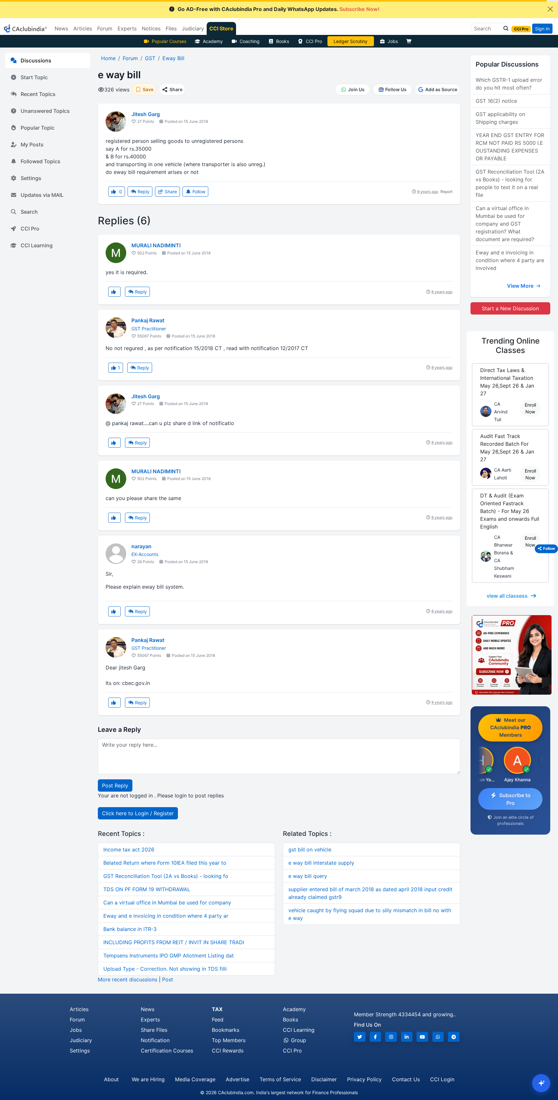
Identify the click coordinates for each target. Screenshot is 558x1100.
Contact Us (406, 1079)
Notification (155, 1040)
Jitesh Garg (145, 114)
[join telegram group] (454, 1037)
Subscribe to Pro (515, 799)
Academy (213, 41)
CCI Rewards (227, 1050)
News (147, 1009)
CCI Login (442, 1079)
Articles (79, 1009)
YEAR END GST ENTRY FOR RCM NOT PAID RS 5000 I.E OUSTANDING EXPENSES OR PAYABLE (510, 147)
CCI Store (221, 28)
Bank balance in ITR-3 (130, 929)
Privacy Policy (364, 1079)
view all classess (507, 596)
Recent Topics (38, 94)
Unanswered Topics (45, 111)
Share (170, 191)
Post (167, 979)
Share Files (154, 1030)
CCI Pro (314, 41)
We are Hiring (148, 1079)
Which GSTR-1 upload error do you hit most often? (509, 84)
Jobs (393, 41)
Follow (198, 191)
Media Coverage (195, 1079)
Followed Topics (40, 161)
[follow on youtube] (422, 1037)
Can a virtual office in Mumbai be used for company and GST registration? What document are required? (505, 223)
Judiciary (81, 1040)
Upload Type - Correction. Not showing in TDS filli (165, 969)
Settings (31, 178)
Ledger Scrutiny (350, 41)
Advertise (237, 1079)
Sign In (542, 28)
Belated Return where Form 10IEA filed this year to (164, 863)
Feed (217, 1019)
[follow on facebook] (375, 1037)
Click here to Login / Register (138, 813)
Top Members (228, 1040)
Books (282, 41)
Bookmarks (225, 1030)
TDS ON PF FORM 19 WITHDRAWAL (146, 889)
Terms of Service (280, 1079)
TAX (217, 1009)
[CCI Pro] (510, 655)
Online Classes (510, 345)
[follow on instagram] (391, 1037)
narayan (141, 546)
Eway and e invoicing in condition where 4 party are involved (510, 260)
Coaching (250, 41)
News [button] (61, 28)
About (111, 1079)
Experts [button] (127, 28)
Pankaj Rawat (147, 320)
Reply (143, 191)
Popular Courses (169, 41)
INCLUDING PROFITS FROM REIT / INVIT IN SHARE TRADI (173, 942)
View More (521, 286)
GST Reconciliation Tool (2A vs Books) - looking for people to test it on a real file (510, 183)
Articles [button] (82, 28)
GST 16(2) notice (496, 101)
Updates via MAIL (42, 195)
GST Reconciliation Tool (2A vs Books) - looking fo (165, 876)
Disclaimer (324, 1079)
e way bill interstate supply (321, 863)
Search (29, 211)
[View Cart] (410, 41)
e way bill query (307, 876)
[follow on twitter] (360, 1037)
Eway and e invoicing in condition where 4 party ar (165, 916)
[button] (504, 28)
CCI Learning (37, 245)
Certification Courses (167, 1050)
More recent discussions (127, 979)
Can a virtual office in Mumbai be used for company (167, 902)
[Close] (550, 9)
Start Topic (34, 77)
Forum (77, 1019)
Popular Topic (38, 127)
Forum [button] (104, 28)
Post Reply (115, 785)
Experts (150, 1019)
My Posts (32, 144)
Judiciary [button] (193, 28)
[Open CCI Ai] (541, 1083)
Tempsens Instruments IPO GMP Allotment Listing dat (168, 955)
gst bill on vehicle (309, 849)
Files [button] (171, 28)
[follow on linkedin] (407, 1037)
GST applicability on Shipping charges (500, 118)
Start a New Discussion (510, 308)
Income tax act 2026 (128, 849)
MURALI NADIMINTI (156, 245)
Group (297, 1040)
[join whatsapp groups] (438, 1037)
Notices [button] (151, 28)
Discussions (36, 60)
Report (446, 191)
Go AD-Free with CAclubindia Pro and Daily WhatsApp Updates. (278, 9)
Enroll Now (530, 408)
